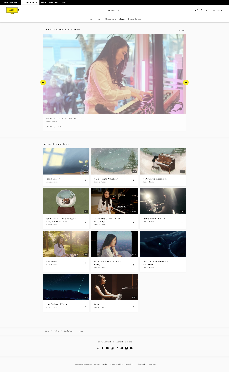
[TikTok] (116, 348)
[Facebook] (102, 348)
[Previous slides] (43, 82)
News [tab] (99, 19)
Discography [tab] (110, 19)
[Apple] (126, 348)
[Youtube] (107, 348)
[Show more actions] (85, 180)
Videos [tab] (122, 19)
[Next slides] (186, 82)
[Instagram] (112, 348)
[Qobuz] (131, 348)
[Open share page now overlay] (196, 10)
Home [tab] (90, 19)
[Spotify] (121, 348)
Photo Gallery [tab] (134, 19)
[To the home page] (56, 13)
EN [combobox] (207, 10)
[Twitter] (97, 348)
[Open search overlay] (201, 10)
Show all (182, 30)
